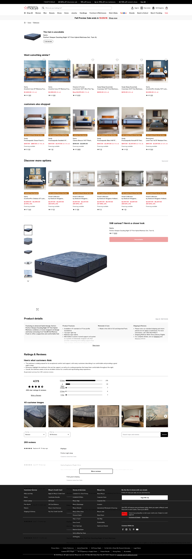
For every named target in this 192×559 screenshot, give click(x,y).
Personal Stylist (77, 515)
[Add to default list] (44, 60)
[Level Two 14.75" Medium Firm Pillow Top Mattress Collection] (157, 120)
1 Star (62, 395)
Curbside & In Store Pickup (80, 493)
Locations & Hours (78, 497)
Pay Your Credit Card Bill (55, 511)
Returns (137, 338)
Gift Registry (76, 536)
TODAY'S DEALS (49, 2)
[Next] (165, 71)
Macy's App (76, 501)
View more (96, 345)
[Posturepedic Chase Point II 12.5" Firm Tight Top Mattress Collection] (35, 120)
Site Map (99, 518)
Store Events (76, 522)
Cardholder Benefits (54, 497)
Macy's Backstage (78, 504)
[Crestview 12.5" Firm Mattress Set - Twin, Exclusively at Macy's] (108, 71)
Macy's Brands (77, 508)
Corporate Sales (101, 497)
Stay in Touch (76, 518)
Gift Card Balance (53, 504)
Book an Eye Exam (78, 529)
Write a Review (36, 395)
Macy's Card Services (54, 508)
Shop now (113, 18)
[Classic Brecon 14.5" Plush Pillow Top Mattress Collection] (84, 120)
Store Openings (77, 526)
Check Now (145, 517)
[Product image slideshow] (71, 267)
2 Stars (62, 391)
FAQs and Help (28, 493)
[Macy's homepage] (25, 22)
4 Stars (62, 384)
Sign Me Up (145, 497)
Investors (99, 504)
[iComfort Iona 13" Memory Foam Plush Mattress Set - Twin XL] (35, 71)
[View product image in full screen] (37, 309)
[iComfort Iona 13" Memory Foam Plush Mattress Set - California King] (59, 71)
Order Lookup (28, 501)
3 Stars (62, 388)
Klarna (26, 497)
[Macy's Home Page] (31, 8)
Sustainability (101, 522)
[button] (65, 267)
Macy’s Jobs (100, 511)
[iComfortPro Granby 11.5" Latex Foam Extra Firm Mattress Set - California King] (157, 71)
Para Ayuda (27, 504)
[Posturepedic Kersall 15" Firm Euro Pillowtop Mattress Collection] (133, 120)
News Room (100, 515)
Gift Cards (51, 501)
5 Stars (62, 380)
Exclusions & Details (134, 517)
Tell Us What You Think (79, 533)
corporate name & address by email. (127, 555)
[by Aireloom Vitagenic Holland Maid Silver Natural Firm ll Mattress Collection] (157, 178)
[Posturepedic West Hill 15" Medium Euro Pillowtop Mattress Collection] (108, 120)
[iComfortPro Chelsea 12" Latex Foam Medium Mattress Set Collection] (35, 178)
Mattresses (36, 22)
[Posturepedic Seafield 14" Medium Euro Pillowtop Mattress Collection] (59, 120)
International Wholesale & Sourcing (107, 508)
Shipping (157, 336)
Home (29, 22)
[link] (35, 91)
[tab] (28, 230)
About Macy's (101, 493)
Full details (48, 41)
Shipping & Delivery (29, 511)
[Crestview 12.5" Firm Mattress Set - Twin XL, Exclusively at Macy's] (133, 71)
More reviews (96, 471)
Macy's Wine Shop (78, 511)
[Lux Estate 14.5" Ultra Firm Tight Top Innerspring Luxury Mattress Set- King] (84, 71)
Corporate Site (101, 501)
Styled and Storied (102, 526)
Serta (45, 35)
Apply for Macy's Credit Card (56, 493)
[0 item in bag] (166, 8)
